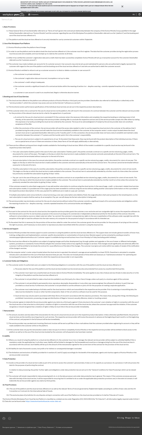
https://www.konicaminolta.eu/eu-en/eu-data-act (43, 401)
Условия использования (64, 427)
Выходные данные (8, 427)
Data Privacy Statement (46, 427)
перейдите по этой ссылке (44, 4)
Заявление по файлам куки (26, 427)
